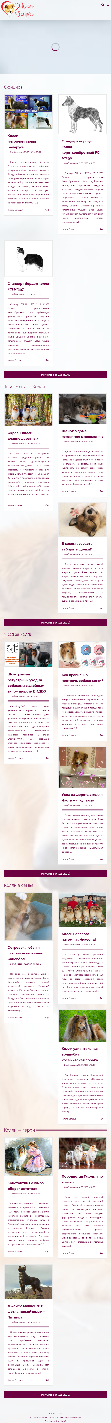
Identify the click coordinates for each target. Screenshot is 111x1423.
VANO (63, 1421)
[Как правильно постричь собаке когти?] (82, 655)
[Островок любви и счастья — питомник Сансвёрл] (28, 916)
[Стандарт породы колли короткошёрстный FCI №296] (82, 114)
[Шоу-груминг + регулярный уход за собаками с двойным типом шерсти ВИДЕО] (28, 654)
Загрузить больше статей (56, 375)
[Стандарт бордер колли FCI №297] (28, 259)
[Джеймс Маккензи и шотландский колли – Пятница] (28, 1282)
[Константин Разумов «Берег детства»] (28, 1157)
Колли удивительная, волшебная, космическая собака (80, 1054)
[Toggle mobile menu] (108, 4)
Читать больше (15, 210)
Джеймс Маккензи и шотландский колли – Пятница (26, 1311)
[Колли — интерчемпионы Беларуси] (28, 112)
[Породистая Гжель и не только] (82, 1153)
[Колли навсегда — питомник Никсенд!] (82, 910)
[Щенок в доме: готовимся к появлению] (82, 409)
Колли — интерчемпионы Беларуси (22, 141)
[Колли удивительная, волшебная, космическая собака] (82, 1026)
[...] (36, 202)
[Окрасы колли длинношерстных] (28, 410)
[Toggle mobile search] (102, 4)
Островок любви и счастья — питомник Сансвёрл (25, 953)
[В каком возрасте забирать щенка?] (82, 520)
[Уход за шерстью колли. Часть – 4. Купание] (82, 767)
